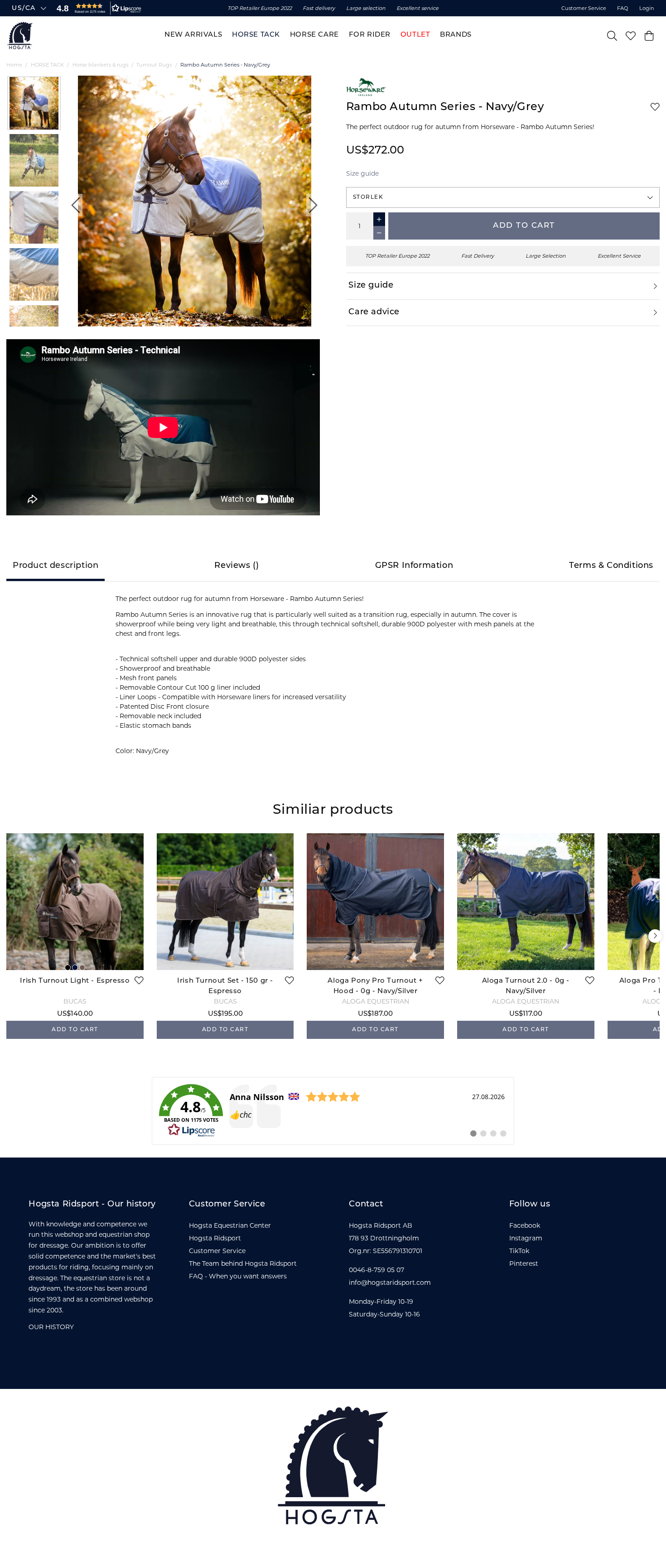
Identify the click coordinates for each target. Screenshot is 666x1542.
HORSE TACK (47, 65)
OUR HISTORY (51, 1327)
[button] (97, 8)
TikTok (519, 1251)
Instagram (525, 1238)
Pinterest (523, 1263)
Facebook (524, 1225)
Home (14, 65)
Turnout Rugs (154, 65)
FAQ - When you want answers (238, 1276)
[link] (333, 1111)
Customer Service (583, 8)
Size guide (362, 173)
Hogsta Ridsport (215, 1238)
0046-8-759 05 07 (376, 1270)
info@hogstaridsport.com (390, 1282)
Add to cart (524, 226)
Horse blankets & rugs (100, 65)
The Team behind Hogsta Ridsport (243, 1263)
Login (646, 8)
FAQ (622, 8)
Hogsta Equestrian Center (230, 1225)
